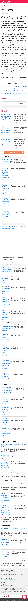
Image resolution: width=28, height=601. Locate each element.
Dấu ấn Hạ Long (10, 5)
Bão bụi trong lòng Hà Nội (8, 521)
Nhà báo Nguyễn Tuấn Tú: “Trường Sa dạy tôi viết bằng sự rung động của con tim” (19, 495)
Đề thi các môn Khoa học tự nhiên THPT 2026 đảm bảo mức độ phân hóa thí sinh (20, 129)
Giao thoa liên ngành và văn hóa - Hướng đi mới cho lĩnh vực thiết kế (18, 429)
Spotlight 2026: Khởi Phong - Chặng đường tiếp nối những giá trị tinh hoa (18, 185)
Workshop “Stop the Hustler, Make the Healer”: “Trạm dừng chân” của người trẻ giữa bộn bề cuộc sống (18, 507)
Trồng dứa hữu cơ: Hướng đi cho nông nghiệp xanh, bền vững (14, 488)
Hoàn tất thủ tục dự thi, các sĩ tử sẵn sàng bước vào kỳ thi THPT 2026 (18, 373)
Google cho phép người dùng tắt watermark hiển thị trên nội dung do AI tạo (14, 474)
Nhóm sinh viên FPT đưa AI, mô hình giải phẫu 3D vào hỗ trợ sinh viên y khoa (18, 312)
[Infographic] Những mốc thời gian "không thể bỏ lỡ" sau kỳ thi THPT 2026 (18, 552)
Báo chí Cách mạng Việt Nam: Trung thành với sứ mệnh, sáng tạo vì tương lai (20, 117)
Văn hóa (3, 5)
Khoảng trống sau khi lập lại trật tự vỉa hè (12, 519)
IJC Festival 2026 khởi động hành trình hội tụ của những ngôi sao (18, 288)
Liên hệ (8, 598)
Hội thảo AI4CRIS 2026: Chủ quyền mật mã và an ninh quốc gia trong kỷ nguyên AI (14, 476)
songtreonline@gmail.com (10, 579)
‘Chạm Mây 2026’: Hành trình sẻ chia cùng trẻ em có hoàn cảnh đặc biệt (19, 161)
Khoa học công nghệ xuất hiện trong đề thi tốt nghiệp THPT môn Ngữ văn (13, 563)
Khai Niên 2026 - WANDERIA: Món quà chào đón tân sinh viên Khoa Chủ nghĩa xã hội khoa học (18, 169)
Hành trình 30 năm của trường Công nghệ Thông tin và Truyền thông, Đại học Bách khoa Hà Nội (19, 388)
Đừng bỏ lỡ (4, 111)
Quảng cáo (19, 598)
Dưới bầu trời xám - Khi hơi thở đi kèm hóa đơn (13, 517)
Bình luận (4, 98)
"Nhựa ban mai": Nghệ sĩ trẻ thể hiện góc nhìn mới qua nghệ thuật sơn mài (18, 211)
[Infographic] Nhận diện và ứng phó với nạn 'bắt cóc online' (13, 450)
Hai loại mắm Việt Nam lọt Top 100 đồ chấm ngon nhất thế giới (18, 408)
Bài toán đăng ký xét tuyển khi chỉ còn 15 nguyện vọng (14, 534)
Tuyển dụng (13, 598)
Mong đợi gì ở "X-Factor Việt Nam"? (14, 91)
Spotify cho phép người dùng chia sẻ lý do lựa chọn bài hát (13, 472)
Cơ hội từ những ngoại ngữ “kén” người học (17, 278)
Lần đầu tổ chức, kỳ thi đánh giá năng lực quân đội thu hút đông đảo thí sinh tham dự (19, 540)
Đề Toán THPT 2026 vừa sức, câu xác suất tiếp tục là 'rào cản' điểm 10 (13, 561)
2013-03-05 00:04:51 (5, 13)
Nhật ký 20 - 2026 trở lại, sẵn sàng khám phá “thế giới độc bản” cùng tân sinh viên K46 (20, 270)
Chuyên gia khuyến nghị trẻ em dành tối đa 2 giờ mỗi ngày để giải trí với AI (18, 463)
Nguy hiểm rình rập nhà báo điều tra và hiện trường (17, 398)
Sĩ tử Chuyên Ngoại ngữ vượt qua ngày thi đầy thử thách (13, 565)
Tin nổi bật (16, 122)
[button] (12, 262)
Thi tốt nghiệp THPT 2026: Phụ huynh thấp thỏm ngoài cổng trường (20, 142)
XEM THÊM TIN (14, 152)
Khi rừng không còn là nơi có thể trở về (19, 456)
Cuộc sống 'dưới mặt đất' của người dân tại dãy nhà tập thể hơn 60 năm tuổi (18, 198)
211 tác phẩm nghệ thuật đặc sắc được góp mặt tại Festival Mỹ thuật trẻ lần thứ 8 (18, 299)
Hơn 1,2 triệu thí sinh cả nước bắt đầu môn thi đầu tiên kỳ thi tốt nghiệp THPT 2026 (18, 360)
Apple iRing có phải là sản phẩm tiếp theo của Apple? (17, 419)
